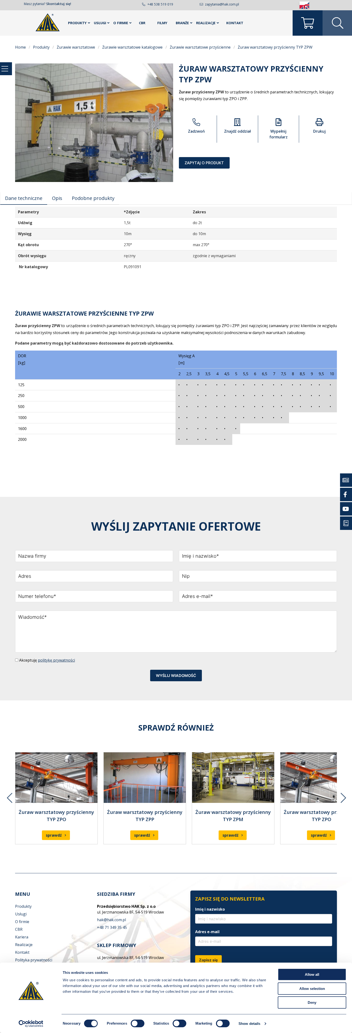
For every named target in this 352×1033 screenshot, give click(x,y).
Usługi (100, 23)
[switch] (137, 1023)
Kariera (21, 937)
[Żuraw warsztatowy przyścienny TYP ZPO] (56, 777)
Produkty (77, 23)
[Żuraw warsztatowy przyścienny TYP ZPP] (144, 777)
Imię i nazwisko (210, 909)
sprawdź (54, 835)
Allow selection (312, 989)
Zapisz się (208, 960)
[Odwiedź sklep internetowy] (308, 23)
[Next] (343, 794)
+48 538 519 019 (160, 4)
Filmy (162, 23)
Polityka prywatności (33, 960)
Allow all (312, 974)
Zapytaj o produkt (204, 162)
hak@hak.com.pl (111, 919)
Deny (312, 1002)
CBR (142, 23)
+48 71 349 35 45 (112, 927)
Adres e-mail (207, 931)
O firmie (120, 23)
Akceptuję (46, 660)
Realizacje (206, 23)
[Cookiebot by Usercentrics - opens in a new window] (31, 1023)
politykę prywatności (56, 660)
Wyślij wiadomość (176, 675)
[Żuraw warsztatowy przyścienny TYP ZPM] (233, 777)
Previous (9, 794)
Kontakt (234, 23)
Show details (249, 1024)
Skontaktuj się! (58, 3)
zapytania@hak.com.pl (222, 4)
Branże (182, 23)
